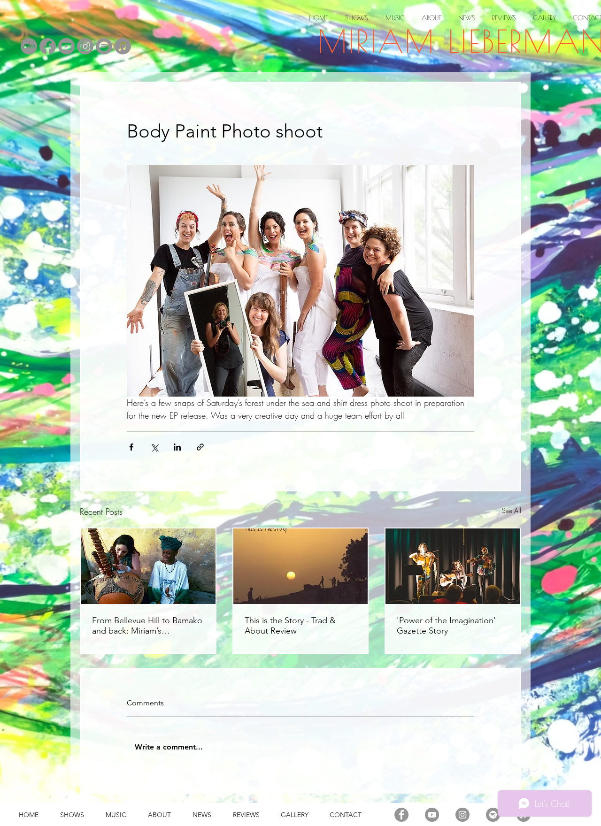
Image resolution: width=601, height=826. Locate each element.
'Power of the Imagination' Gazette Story (446, 625)
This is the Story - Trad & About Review (290, 625)
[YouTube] (432, 815)
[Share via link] (200, 447)
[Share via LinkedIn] (177, 447)
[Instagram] (85, 46)
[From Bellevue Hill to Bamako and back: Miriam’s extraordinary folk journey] (148, 566)
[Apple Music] (123, 46)
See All (511, 510)
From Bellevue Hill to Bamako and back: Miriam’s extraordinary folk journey (147, 625)
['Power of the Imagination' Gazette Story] (452, 566)
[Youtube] (66, 46)
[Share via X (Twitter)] (154, 447)
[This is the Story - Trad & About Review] (300, 566)
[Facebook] (47, 46)
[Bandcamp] (29, 46)
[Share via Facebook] (131, 447)
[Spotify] (104, 46)
